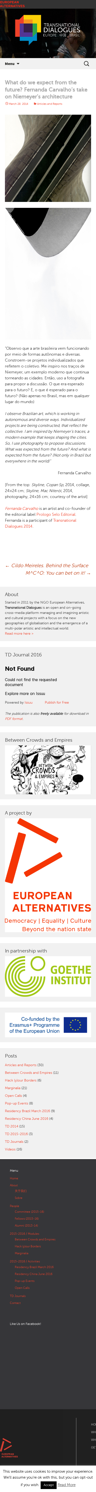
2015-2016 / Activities (25, 1261)
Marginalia (12, 1088)
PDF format (14, 719)
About (14, 1185)
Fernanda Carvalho (21, 508)
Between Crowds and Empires (28, 1073)
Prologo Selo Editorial (55, 514)
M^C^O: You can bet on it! (58, 573)
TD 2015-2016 (16, 1134)
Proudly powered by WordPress (23, 1487)
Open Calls (13, 1096)
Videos (10, 1149)
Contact (15, 1303)
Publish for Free (57, 702)
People (14, 1206)
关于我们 (21, 1191)
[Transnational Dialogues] (48, 33)
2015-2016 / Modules (24, 1233)
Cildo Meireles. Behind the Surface (46, 565)
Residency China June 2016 (26, 1119)
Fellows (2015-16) (27, 1218)
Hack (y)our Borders (20, 1080)
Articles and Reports (49, 104)
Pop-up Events (16, 1103)
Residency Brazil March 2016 (27, 1111)
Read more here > (19, 633)
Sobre (18, 1198)
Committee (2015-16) (29, 1211)
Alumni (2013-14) (26, 1225)
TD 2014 (11, 1126)
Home (14, 1178)
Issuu (28, 702)
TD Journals (14, 1142)
